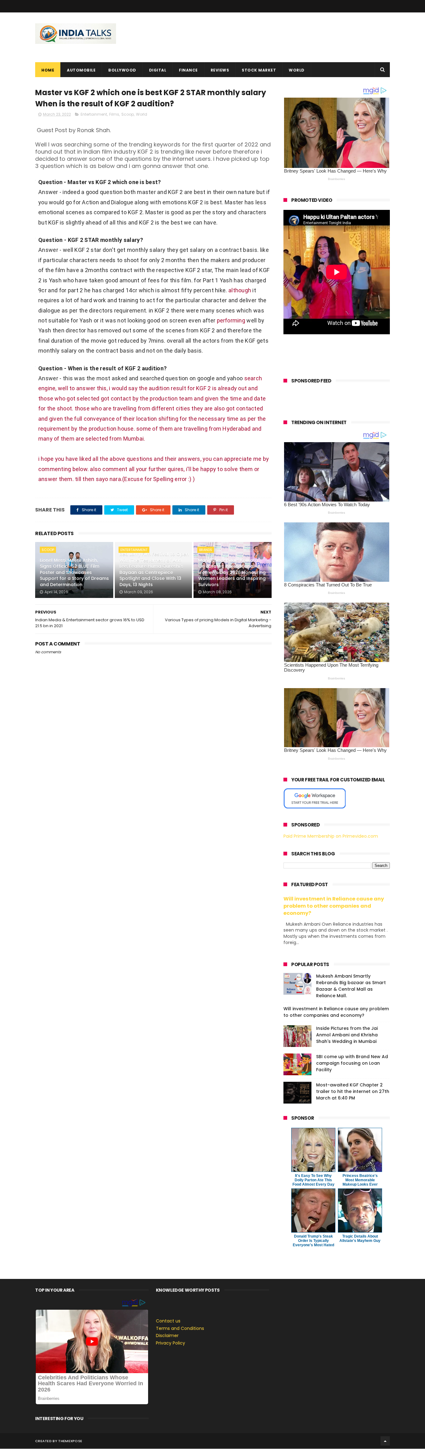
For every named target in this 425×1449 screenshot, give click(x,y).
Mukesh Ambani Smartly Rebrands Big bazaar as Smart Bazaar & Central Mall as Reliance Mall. (351, 986)
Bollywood (122, 70)
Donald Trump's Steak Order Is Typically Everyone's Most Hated (313, 1240)
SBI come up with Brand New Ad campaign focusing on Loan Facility (352, 1063)
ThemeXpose (70, 1440)
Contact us (168, 1321)
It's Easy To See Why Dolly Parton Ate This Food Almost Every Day (313, 1180)
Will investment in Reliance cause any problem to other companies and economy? (333, 906)
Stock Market (259, 70)
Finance (188, 70)
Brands (205, 549)
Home (47, 70)
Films (114, 114)
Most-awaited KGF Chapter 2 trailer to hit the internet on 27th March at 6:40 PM (352, 1091)
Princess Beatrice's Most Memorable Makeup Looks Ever (360, 1180)
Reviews (220, 70)
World (297, 70)
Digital (157, 70)
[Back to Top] (385, 1441)
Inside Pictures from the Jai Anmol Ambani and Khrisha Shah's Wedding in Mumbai (347, 1034)
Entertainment (94, 114)
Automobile (81, 70)
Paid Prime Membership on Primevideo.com (330, 836)
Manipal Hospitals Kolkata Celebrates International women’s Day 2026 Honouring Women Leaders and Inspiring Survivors (232, 572)
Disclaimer (167, 1335)
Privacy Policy (170, 1343)
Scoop (127, 114)
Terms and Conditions (180, 1328)
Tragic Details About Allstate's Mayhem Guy (360, 1238)
